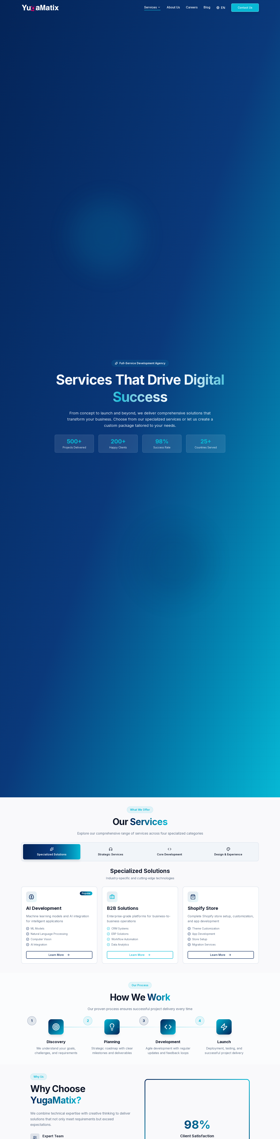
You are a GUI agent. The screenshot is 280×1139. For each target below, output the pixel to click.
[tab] (51, 851)
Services (150, 7)
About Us (173, 7)
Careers (192, 7)
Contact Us (245, 7)
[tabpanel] (140, 915)
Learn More (56, 954)
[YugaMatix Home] (40, 7)
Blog (207, 7)
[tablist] (140, 851)
